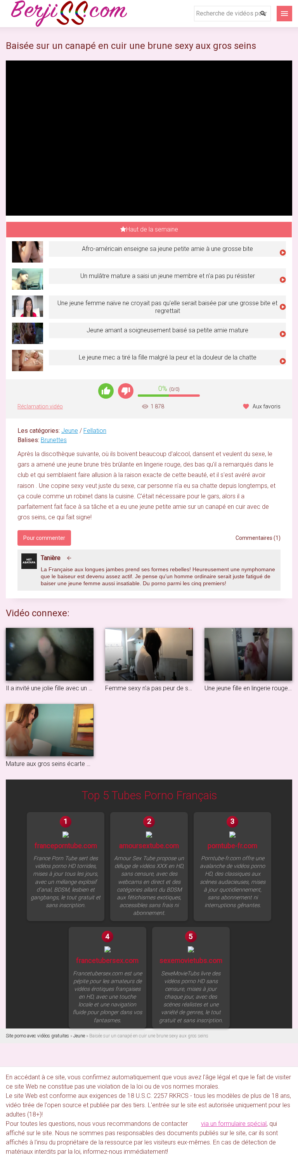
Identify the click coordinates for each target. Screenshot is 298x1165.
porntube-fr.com (232, 846)
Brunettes (54, 440)
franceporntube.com (66, 846)
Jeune (69, 430)
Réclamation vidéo (40, 406)
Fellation (94, 430)
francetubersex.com (107, 960)
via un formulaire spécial (234, 1123)
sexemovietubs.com (190, 960)
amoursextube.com (149, 846)
